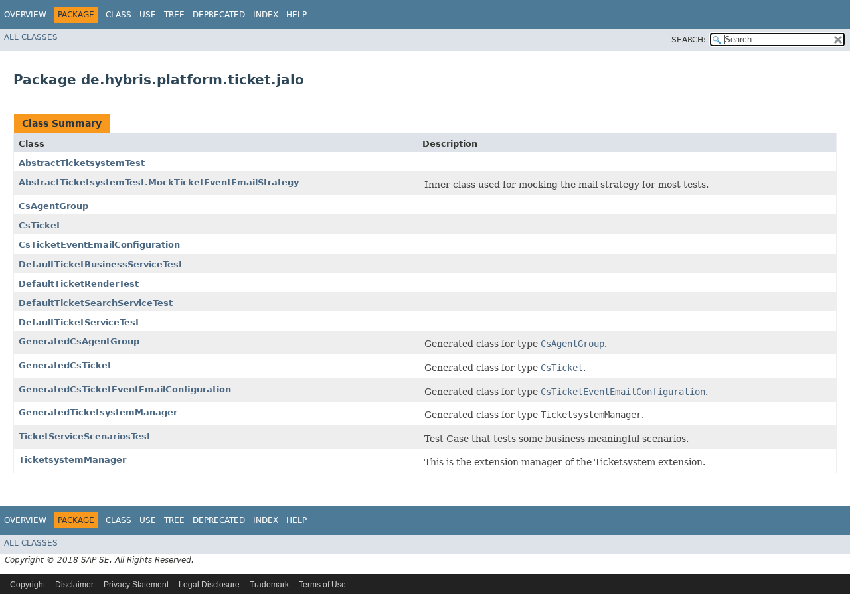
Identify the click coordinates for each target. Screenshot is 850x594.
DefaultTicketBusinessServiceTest (101, 264)
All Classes (31, 37)
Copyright (27, 584)
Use (147, 14)
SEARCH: (688, 39)
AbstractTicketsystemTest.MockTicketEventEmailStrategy (159, 182)
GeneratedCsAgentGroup (79, 341)
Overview (25, 14)
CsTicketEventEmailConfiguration (99, 245)
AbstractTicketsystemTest (82, 163)
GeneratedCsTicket (65, 365)
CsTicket (39, 225)
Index (265, 14)
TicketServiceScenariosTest (85, 436)
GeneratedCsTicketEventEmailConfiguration (125, 389)
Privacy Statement (136, 584)
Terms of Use (322, 584)
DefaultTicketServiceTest (79, 322)
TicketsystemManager (72, 460)
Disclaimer (74, 584)
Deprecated (219, 14)
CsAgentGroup (53, 206)
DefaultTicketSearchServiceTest (96, 303)
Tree (174, 14)
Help (296, 14)
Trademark (269, 584)
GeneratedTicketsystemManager (98, 412)
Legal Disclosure (209, 584)
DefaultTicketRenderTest (79, 284)
